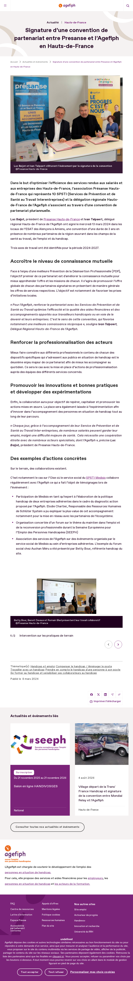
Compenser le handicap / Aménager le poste (84, 666)
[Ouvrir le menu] (5, 5)
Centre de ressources (22, 909)
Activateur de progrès (86, 915)
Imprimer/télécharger (107, 701)
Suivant (118, 644)
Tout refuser (56, 972)
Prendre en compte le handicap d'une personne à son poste (82, 669)
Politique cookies (51, 915)
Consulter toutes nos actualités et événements (47, 827)
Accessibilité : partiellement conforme (17, 928)
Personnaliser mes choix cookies (92, 972)
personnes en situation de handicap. (28, 872)
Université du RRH (83, 932)
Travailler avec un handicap (27, 669)
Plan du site (48, 926)
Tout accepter (29, 972)
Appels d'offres (50, 903)
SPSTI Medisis (96, 478)
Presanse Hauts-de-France (61, 219)
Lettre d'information (21, 915)
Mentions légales (51, 909)
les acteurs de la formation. (72, 884)
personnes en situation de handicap (27, 884)
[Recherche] (128, 5)
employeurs (95, 878)
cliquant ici (58, 956)
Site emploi (80, 909)
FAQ (12, 903)
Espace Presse (18, 920)
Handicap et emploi (42, 666)
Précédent (108, 644)
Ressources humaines (53, 920)
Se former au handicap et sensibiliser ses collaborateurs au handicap (53, 673)
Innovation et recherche (86, 926)
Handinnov (79, 920)
